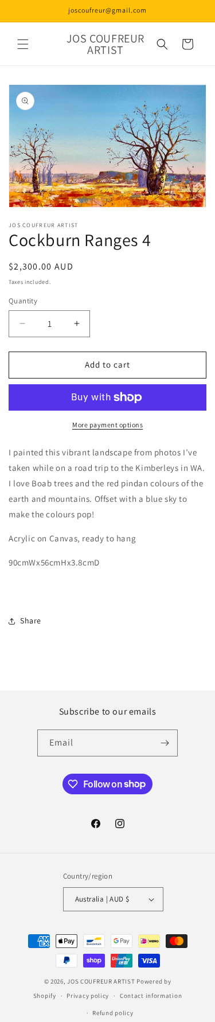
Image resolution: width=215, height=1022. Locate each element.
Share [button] (30, 620)
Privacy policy (88, 996)
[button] (23, 44)
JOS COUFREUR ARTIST (101, 981)
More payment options (107, 424)
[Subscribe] (164, 743)
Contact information (151, 996)
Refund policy (112, 1013)
